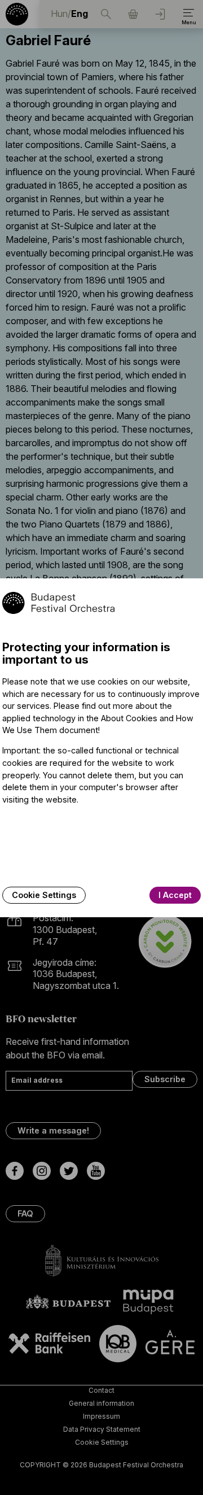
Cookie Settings (44, 895)
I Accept (175, 895)
